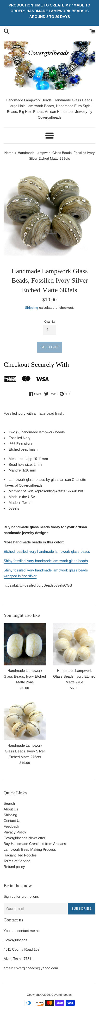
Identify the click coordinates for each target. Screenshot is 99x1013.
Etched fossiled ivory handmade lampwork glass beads (47, 551)
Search (9, 803)
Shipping (31, 307)
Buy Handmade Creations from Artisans (35, 844)
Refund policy (14, 867)
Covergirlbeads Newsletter (24, 838)
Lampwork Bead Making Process (30, 849)
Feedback (11, 826)
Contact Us (12, 821)
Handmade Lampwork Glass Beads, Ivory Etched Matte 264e (25, 676)
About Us (11, 809)
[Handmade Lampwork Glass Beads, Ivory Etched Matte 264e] (25, 644)
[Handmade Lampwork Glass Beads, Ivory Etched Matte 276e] (74, 644)
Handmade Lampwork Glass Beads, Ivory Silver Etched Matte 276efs (25, 751)
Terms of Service (17, 861)
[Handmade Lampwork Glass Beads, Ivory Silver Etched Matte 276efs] (25, 719)
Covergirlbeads (61, 994)
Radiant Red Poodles (20, 855)
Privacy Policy (15, 832)
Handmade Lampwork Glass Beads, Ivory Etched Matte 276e (74, 676)
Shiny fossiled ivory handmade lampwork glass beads (46, 561)
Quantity (49, 321)
